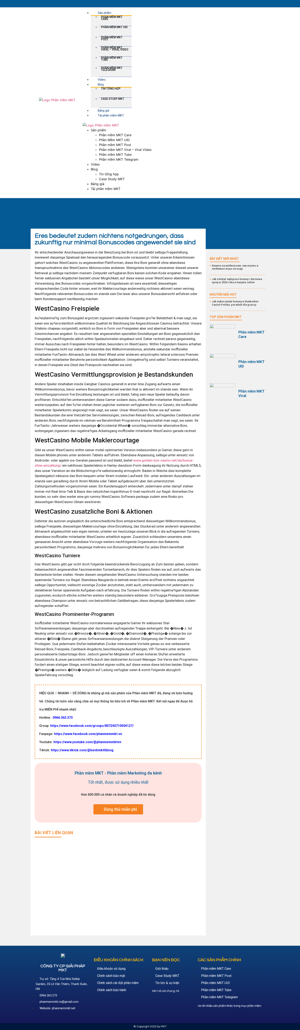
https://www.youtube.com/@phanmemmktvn (87, 742)
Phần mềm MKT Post (111, 38)
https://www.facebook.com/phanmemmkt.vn (88, 734)
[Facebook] (156, 1001)
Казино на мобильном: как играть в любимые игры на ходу (235, 267)
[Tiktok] (174, 1001)
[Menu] (84, 120)
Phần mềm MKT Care (111, 18)
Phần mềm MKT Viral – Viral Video (114, 48)
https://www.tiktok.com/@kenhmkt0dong (82, 750)
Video (102, 79)
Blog (101, 84)
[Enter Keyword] (261, 3)
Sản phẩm (104, 13)
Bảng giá (103, 110)
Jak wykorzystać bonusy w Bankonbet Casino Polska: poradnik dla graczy (235, 303)
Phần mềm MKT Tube (111, 58)
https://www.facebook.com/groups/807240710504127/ (92, 726)
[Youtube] (165, 1001)
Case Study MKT (112, 98)
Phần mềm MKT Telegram (111, 68)
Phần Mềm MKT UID (114, 27)
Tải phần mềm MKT (111, 115)
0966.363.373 (62, 718)
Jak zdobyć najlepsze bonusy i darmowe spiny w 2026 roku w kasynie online (237, 281)
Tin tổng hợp (110, 88)
